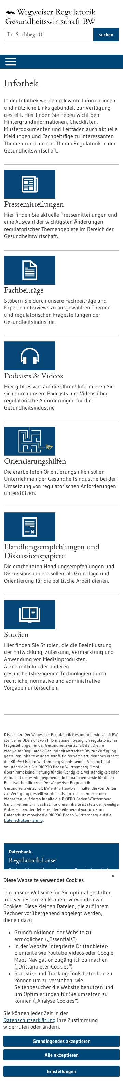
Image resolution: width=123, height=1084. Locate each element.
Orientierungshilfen (35, 462)
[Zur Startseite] (52, 16)
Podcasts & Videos (33, 377)
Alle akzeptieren (62, 1055)
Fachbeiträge (23, 291)
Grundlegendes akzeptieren (62, 1041)
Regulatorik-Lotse (32, 860)
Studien (16, 635)
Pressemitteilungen (34, 205)
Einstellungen (61, 1071)
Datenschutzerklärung (23, 820)
